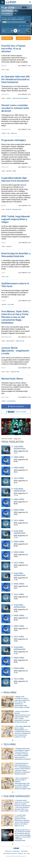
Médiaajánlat (16, 851)
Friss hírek (9, 692)
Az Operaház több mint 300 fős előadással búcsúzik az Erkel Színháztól (15, 79)
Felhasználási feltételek (10, 853)
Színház (8, 98)
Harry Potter (20, 341)
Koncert (9, 246)
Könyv (4, 133)
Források (20, 853)
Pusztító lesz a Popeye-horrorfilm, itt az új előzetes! (13, 48)
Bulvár (4, 304)
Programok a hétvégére (13, 140)
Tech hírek (9, 744)
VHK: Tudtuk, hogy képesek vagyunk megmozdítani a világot (15, 219)
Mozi (7, 69)
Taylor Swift (10, 341)
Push (28, 853)
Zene (3, 98)
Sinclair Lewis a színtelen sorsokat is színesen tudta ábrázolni (15, 108)
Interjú (8, 209)
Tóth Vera (11, 304)
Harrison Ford (16, 209)
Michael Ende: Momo (12, 378)
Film (3, 69)
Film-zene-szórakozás (16, 796)
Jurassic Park (15, 371)
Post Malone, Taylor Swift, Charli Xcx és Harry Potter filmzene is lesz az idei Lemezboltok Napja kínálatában (15, 317)
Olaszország (11, 401)
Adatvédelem (24, 851)
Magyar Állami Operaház (20, 98)
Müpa (14, 171)
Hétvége (8, 171)
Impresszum (8, 851)
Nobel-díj (14, 133)
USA (8, 133)
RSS (25, 853)
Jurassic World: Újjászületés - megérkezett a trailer (15, 351)
